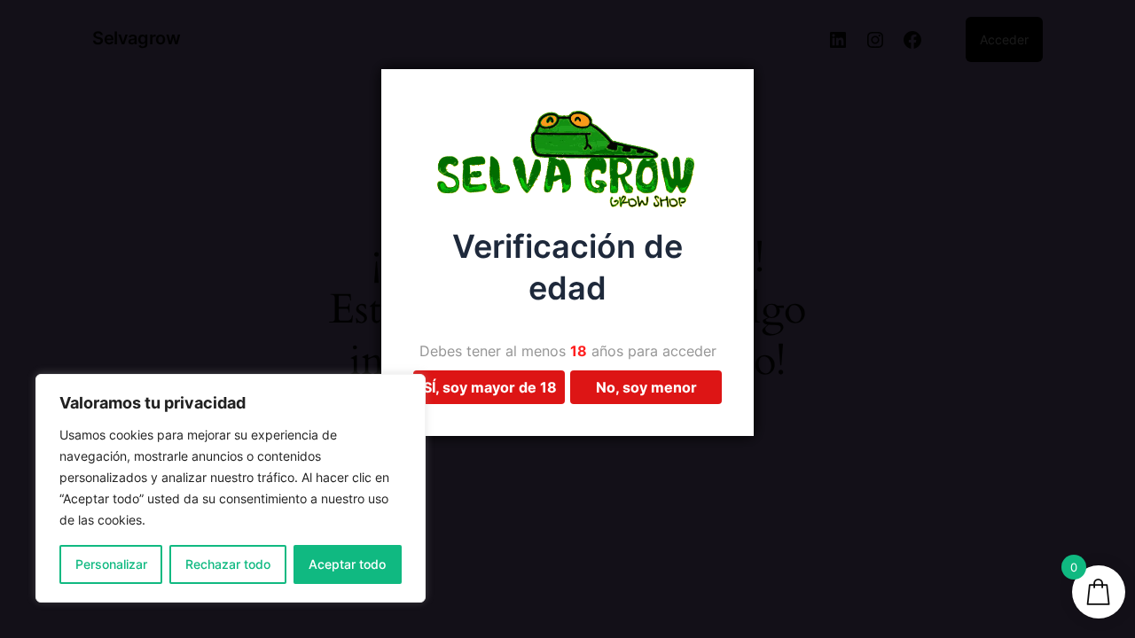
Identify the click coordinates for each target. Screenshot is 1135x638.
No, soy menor (646, 387)
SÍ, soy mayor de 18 (490, 387)
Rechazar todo (227, 564)
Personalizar (111, 564)
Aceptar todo (347, 564)
